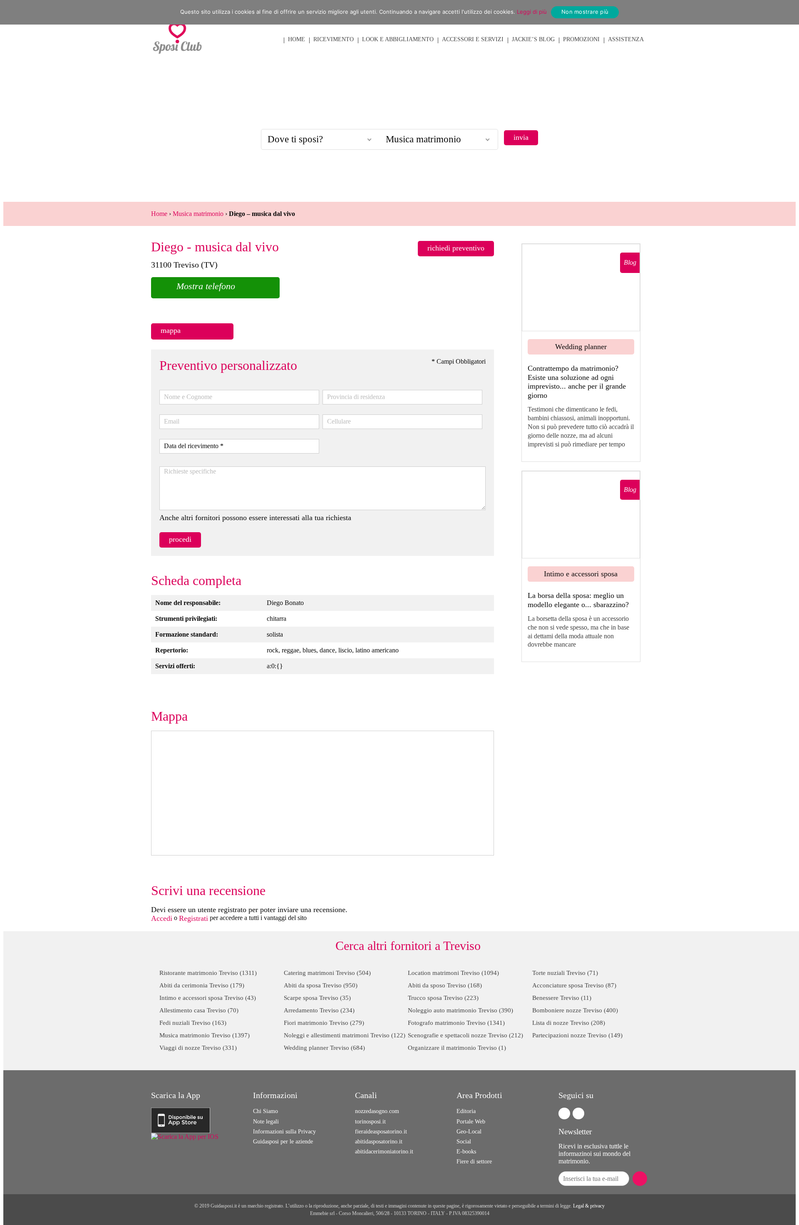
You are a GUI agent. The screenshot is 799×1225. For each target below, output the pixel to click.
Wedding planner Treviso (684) (324, 1047)
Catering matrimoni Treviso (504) (327, 973)
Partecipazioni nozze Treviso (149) (577, 1035)
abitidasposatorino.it (378, 1141)
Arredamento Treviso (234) (319, 1010)
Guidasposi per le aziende (283, 1141)
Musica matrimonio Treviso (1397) (204, 1035)
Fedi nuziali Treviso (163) (192, 1022)
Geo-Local (469, 1131)
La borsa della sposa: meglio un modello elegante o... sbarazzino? (578, 600)
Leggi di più (532, 11)
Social (464, 1141)
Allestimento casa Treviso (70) (198, 1010)
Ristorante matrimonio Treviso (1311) (208, 973)
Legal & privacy (589, 1206)
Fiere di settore (474, 1161)
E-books (466, 1151)
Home (159, 213)
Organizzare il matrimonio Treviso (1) (457, 1047)
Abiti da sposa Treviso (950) (320, 985)
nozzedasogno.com (377, 1111)
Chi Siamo (265, 1111)
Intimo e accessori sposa (581, 574)
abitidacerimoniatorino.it (384, 1151)
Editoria (466, 1111)
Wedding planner (581, 346)
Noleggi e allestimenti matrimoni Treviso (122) (344, 1035)
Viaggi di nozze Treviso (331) (198, 1047)
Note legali (266, 1121)
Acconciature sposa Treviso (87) (574, 985)
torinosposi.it (370, 1121)
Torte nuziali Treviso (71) (565, 973)
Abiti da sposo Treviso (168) (445, 985)
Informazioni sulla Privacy (284, 1131)
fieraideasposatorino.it (381, 1131)
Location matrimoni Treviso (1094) (453, 973)
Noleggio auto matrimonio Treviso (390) (460, 1010)
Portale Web (471, 1121)
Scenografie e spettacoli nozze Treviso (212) (465, 1035)
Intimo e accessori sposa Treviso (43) (207, 997)
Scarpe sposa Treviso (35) (317, 997)
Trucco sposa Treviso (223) (443, 997)
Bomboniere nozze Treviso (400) (575, 1010)
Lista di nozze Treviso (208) (568, 1022)
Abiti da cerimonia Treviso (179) (201, 985)
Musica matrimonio (198, 213)
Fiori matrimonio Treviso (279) (324, 1022)
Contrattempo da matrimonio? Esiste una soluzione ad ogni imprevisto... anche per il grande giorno (577, 381)
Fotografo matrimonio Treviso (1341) (456, 1022)
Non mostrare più (584, 11)
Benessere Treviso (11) (561, 997)
